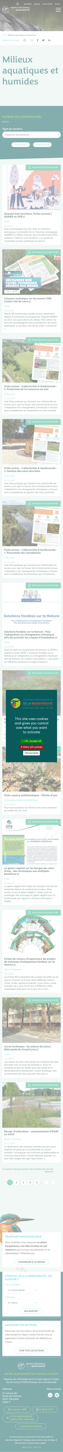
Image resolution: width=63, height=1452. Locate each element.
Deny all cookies (32, 747)
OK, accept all (32, 741)
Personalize (31, 753)
